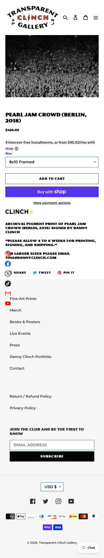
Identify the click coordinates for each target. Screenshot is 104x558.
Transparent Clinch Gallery (58, 542)
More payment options (52, 203)
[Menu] (96, 17)
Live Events (20, 333)
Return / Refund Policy (31, 396)
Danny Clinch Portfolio (31, 356)
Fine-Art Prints (23, 298)
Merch (15, 310)
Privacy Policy (23, 408)
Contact (17, 368)
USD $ (51, 486)
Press (15, 345)
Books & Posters (25, 322)
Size (8, 153)
